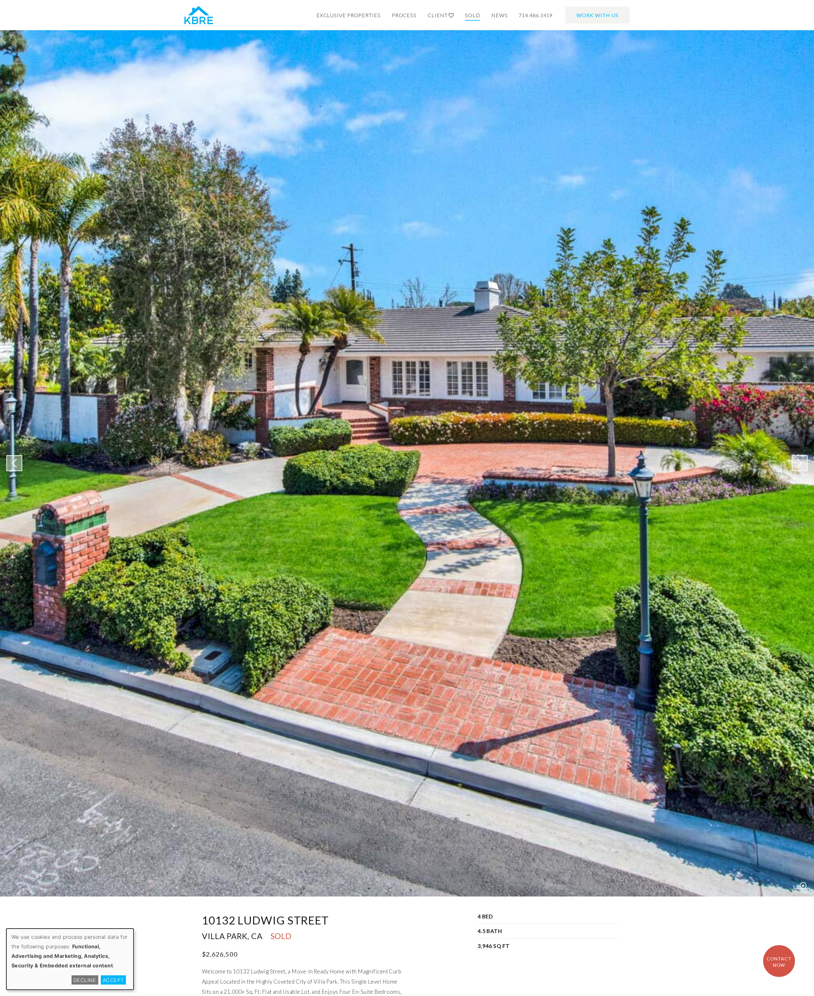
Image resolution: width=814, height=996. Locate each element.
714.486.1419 (536, 15)
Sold (472, 15)
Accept (113, 980)
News (499, 15)
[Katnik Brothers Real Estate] (198, 15)
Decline (84, 980)
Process (404, 15)
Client (438, 15)
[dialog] (70, 959)
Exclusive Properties (348, 15)
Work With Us (597, 15)
